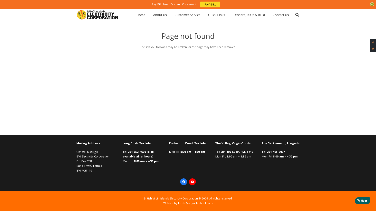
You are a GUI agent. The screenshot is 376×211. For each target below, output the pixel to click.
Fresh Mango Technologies (195, 203)
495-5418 (247, 152)
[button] (297, 15)
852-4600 (140, 152)
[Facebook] (183, 181)
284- (131, 152)
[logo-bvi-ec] (97, 15)
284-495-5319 (230, 152)
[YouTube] (192, 181)
